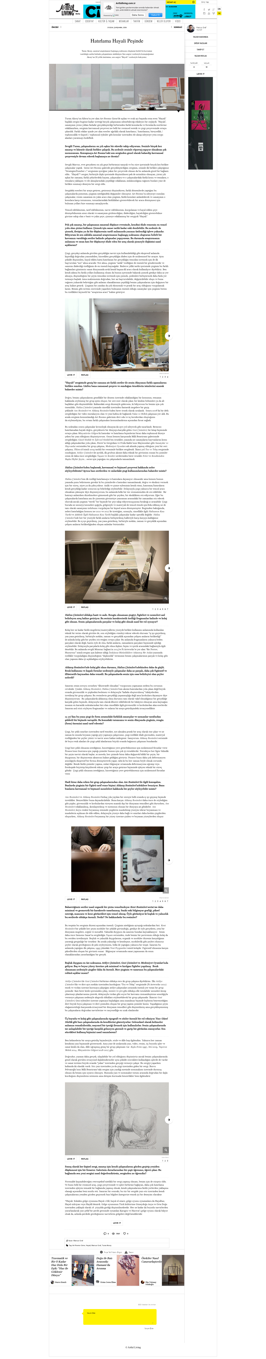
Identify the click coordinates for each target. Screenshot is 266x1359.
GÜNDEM (149, 21)
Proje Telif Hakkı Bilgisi (113, 1252)
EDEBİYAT (89, 21)
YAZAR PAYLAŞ (200, 56)
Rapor (131, 1252)
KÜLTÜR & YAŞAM (106, 21)
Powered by (108, 15)
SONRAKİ (178, 27)
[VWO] (116, 15)
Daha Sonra (138, 15)
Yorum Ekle (148, 1328)
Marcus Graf (78, 1241)
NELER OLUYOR (164, 21)
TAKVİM (136, 21)
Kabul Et (155, 15)
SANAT (78, 21)
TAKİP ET (200, 49)
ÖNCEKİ (55, 27)
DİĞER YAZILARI (200, 43)
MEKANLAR (124, 21)
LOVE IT (201, 74)
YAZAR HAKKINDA (200, 37)
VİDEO (178, 21)
